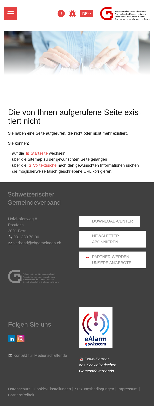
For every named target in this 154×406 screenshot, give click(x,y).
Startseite (39, 153)
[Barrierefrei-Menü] (72, 13)
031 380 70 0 (25, 237)
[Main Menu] (10, 13)
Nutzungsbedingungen (94, 389)
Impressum (128, 389)
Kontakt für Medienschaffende (40, 355)
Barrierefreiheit (21, 395)
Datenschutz (19, 389)
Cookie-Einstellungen (53, 389)
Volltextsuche (45, 165)
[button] (10, 13)
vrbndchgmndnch (37, 243)
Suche (61, 13)
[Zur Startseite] (125, 13)
